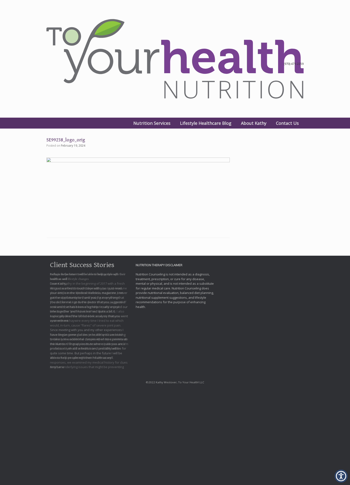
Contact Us (287, 123)
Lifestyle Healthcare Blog (205, 123)
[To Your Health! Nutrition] (175, 59)
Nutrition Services (151, 123)
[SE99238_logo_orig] (138, 160)
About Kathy (253, 123)
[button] (341, 476)
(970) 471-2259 (294, 64)
